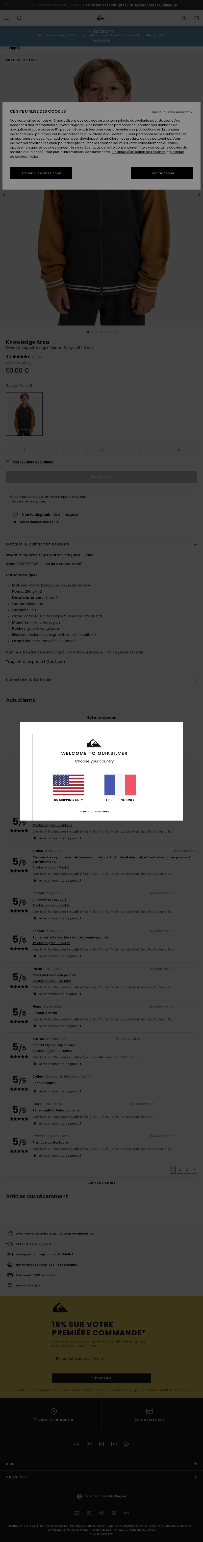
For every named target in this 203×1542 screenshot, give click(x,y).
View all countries (94, 811)
